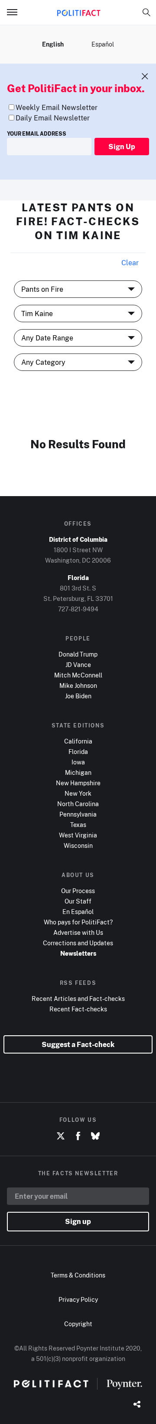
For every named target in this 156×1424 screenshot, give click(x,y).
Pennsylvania (78, 814)
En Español (78, 911)
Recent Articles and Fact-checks (78, 998)
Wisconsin (78, 845)
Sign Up (121, 146)
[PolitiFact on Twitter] (60, 1136)
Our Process (78, 890)
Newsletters (78, 953)
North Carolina (78, 803)
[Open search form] (146, 12)
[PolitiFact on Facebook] (78, 1136)
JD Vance (78, 664)
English (53, 44)
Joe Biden (78, 696)
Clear (130, 262)
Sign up (78, 1221)
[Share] (137, 1405)
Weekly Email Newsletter (57, 107)
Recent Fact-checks (78, 1009)
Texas (78, 824)
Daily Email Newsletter (53, 117)
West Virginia (78, 835)
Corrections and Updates (78, 943)
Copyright (78, 1323)
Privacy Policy (78, 1299)
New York (78, 793)
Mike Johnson (78, 685)
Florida (78, 751)
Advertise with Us (78, 932)
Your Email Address (36, 133)
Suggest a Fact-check (78, 1044)
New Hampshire (78, 783)
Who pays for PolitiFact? (78, 922)
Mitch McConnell (78, 675)
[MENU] (15, 12)
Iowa (78, 762)
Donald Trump (78, 654)
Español (102, 44)
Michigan (78, 772)
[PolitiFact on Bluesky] (95, 1136)
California (78, 741)
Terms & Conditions (78, 1275)
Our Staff (78, 901)
